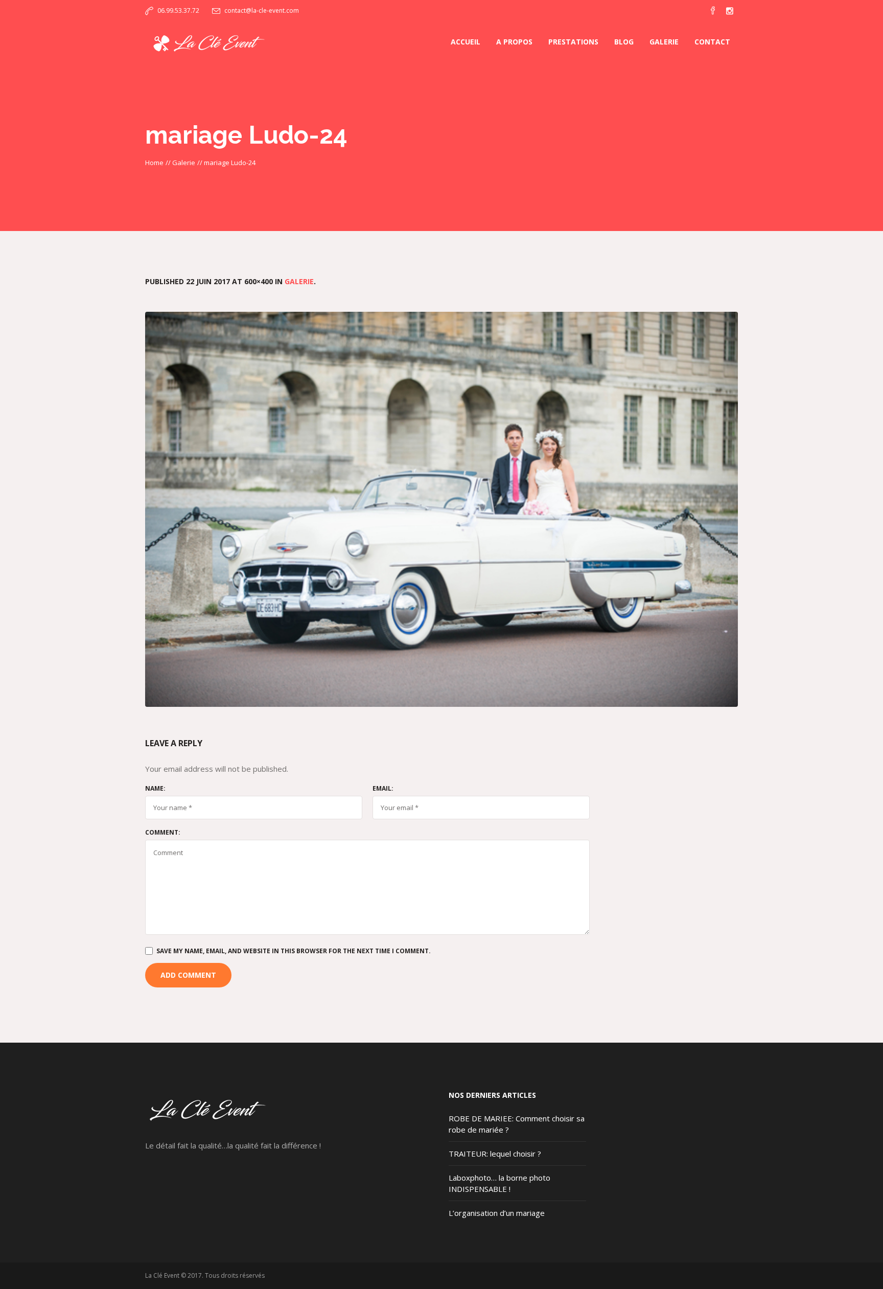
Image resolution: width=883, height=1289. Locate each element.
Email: (383, 789)
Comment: (162, 832)
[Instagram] (730, 11)
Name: (155, 789)
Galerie (183, 162)
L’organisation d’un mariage (497, 1213)
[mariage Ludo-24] (441, 509)
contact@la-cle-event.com (261, 10)
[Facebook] (713, 11)
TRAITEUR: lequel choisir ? (495, 1153)
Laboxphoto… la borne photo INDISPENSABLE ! (499, 1183)
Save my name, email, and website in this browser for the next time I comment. (293, 951)
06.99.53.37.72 (178, 10)
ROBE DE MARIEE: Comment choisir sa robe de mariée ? (517, 1124)
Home (154, 162)
